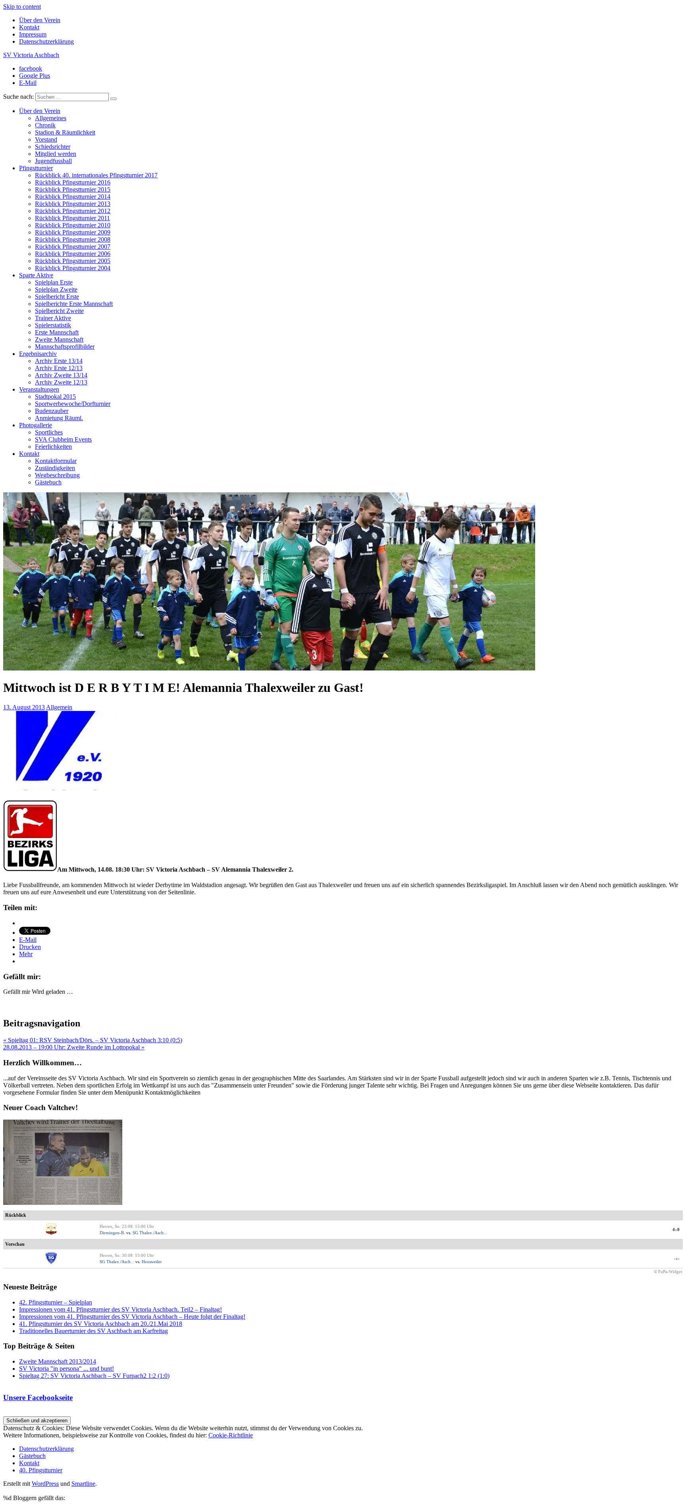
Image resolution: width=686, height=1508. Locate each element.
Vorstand (46, 139)
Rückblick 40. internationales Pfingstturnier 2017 (96, 175)
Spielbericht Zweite (59, 310)
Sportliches (49, 432)
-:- (677, 1258)
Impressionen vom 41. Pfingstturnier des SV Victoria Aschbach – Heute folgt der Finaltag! (132, 1316)
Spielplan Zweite (56, 289)
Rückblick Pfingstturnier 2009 (72, 232)
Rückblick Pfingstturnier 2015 (72, 189)
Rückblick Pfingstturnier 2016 (72, 182)
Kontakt (29, 27)
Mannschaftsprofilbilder (64, 346)
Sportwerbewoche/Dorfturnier (72, 403)
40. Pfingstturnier (40, 1470)
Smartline (83, 1483)
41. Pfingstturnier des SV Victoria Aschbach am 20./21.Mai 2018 (100, 1323)
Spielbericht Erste (57, 296)
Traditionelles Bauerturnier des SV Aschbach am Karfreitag (93, 1330)
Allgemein (59, 707)
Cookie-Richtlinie (230, 1435)
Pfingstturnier (36, 168)
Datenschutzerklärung (46, 41)
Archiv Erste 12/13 (59, 368)
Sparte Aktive (36, 275)
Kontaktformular (56, 460)
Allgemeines (50, 118)
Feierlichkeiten (53, 446)
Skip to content (22, 6)
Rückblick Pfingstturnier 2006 (72, 253)
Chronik (45, 125)
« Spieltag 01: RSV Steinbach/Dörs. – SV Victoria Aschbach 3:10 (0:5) (92, 1040)
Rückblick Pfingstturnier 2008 (72, 239)
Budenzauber (51, 410)
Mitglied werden (55, 153)
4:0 (676, 1229)
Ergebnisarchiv (38, 353)
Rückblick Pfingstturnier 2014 (72, 196)
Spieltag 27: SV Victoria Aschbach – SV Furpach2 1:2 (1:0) (94, 1375)
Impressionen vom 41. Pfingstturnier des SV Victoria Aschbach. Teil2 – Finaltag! (120, 1309)
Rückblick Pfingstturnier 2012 (72, 210)
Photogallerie (35, 425)
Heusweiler (152, 1261)
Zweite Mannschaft (59, 339)
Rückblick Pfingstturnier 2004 (72, 268)
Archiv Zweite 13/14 (61, 375)
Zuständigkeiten (55, 468)
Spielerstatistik (53, 325)
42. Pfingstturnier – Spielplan (55, 1302)
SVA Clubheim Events (63, 439)
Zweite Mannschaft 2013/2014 (57, 1361)
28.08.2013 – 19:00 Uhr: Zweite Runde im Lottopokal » (74, 1047)
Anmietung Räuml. (59, 418)
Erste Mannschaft (57, 332)
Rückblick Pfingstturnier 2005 (72, 260)
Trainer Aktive (53, 318)
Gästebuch (48, 482)
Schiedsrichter (52, 146)
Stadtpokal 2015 (55, 396)
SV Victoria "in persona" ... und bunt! (66, 1368)
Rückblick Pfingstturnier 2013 (72, 203)
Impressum (32, 34)
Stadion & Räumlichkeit (65, 132)
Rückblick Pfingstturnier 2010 (72, 225)
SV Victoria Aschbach (31, 55)
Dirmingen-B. (112, 1232)
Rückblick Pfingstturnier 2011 (72, 218)
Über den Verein (39, 20)
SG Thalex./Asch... (150, 1232)
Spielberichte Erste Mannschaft (74, 303)
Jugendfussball (53, 161)
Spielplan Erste (54, 282)
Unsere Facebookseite (38, 1397)
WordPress (45, 1483)
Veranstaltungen (39, 389)
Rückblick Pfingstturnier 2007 (72, 246)
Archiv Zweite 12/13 (61, 382)
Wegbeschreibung (57, 475)
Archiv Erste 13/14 (59, 360)
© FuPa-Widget (668, 1271)
